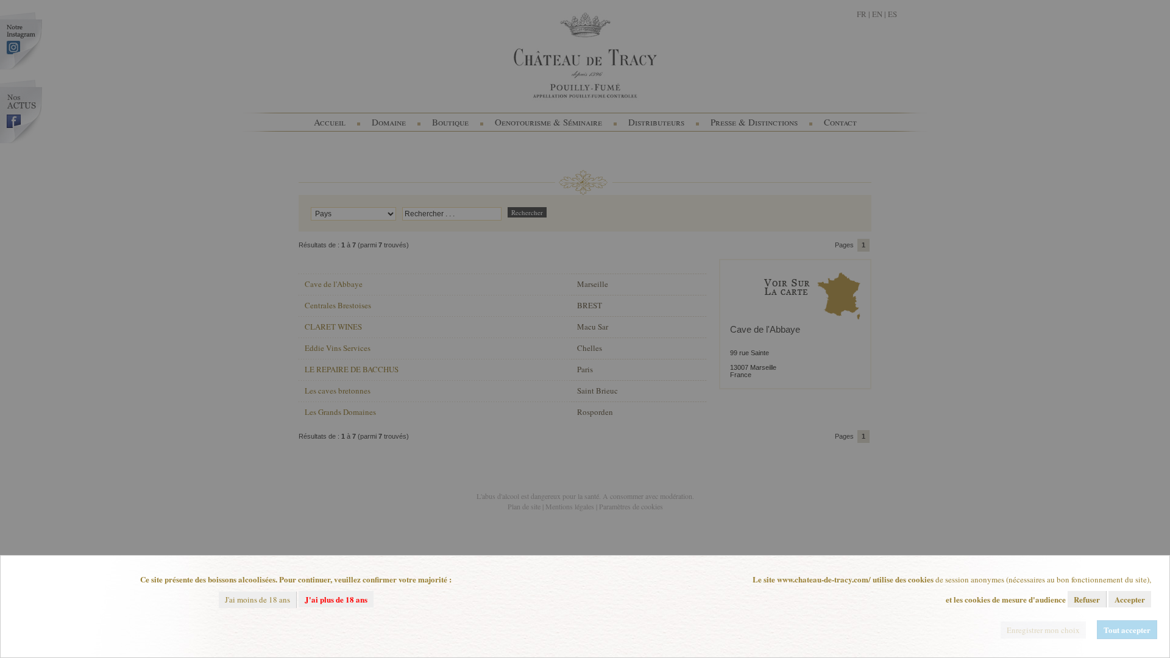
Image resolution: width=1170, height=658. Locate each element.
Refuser (1087, 599)
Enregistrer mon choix (1043, 629)
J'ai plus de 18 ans (336, 599)
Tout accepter (1127, 629)
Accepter (1130, 599)
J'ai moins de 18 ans (257, 599)
